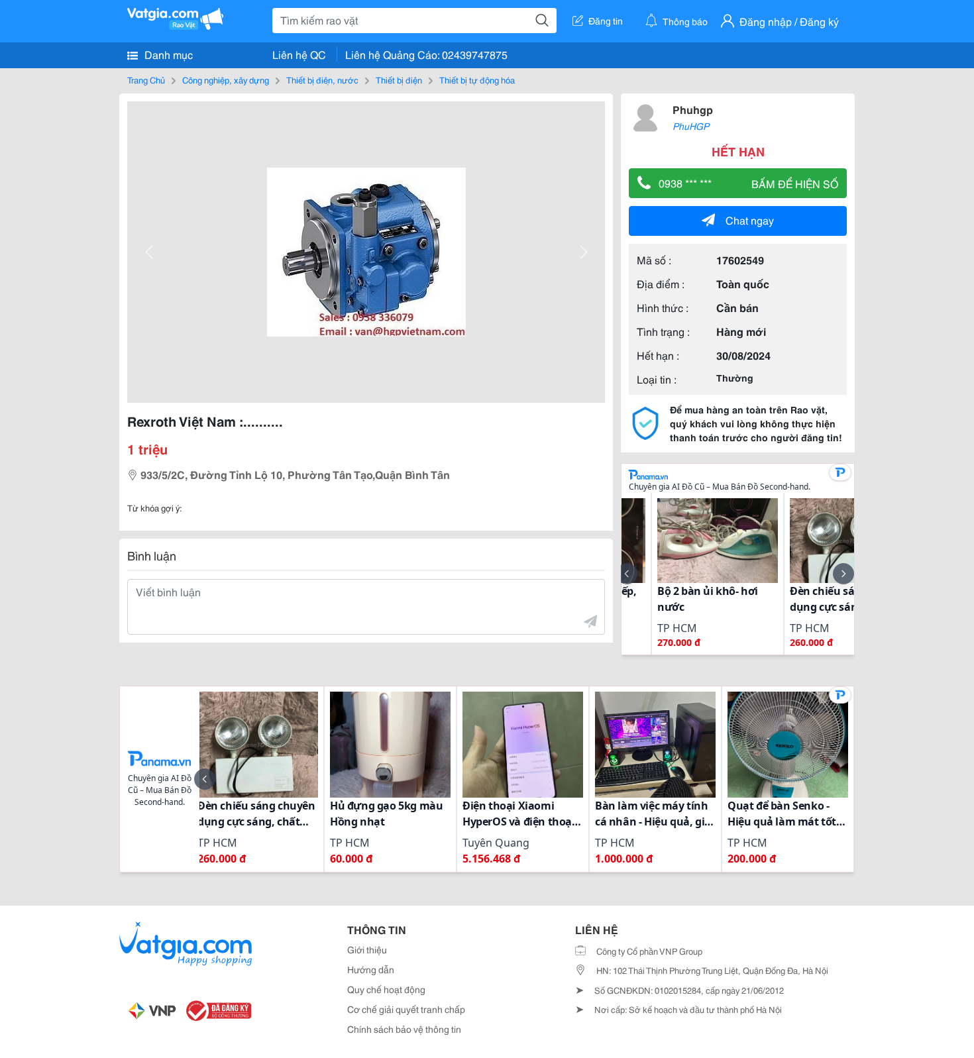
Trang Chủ (146, 79)
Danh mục (167, 54)
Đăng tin (605, 20)
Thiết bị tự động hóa (477, 79)
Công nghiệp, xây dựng (225, 79)
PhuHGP (691, 125)
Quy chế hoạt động (386, 989)
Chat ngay (750, 219)
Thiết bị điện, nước (322, 79)
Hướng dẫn (370, 969)
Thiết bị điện (399, 79)
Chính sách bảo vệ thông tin (404, 1028)
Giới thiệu (367, 949)
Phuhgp (693, 109)
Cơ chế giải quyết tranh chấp (406, 1009)
